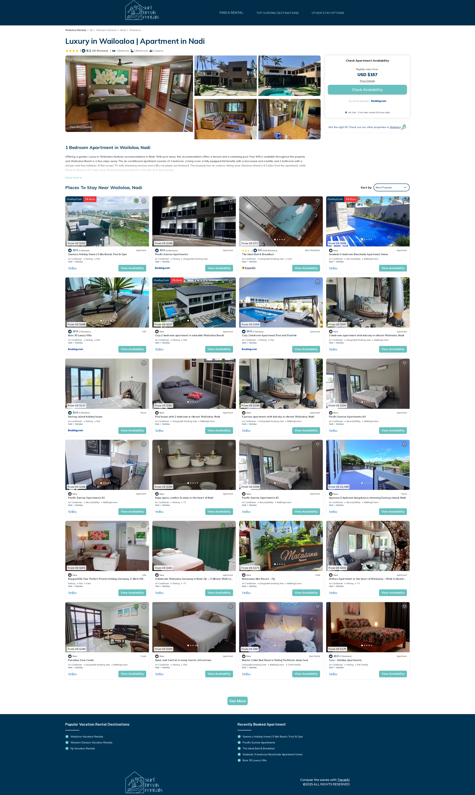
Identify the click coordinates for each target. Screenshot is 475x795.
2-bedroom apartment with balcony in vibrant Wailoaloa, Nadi (366, 335)
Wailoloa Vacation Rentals (87, 736)
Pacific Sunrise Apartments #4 (347, 416)
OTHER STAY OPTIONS (328, 13)
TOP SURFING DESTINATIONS (277, 13)
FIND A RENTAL (231, 12)
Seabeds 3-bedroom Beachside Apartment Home (358, 254)
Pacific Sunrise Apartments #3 (260, 497)
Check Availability (367, 89)
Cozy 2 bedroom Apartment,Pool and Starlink (269, 335)
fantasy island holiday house (85, 416)
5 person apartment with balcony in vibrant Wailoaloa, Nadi (278, 416)
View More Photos (81, 127)
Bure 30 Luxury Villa (80, 335)
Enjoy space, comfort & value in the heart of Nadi (184, 497)
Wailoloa (135, 30)
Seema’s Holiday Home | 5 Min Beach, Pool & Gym (97, 254)
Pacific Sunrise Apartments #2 (86, 497)
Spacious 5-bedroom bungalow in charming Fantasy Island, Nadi (367, 497)
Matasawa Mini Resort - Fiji (258, 578)
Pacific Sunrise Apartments (171, 254)
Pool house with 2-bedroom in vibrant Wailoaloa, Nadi (187, 416)
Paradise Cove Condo (81, 660)
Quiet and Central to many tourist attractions (183, 660)
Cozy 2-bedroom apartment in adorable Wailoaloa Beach (189, 335)
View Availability (132, 268)
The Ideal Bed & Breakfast (258, 254)
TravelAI (343, 780)
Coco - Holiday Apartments (345, 660)
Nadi (123, 30)
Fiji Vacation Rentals (83, 748)
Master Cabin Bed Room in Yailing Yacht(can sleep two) (275, 660)
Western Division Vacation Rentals (91, 742)
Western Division (106, 30)
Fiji (91, 30)
